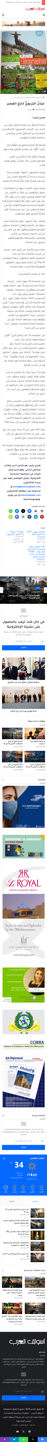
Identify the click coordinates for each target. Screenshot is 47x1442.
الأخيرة (11, 1202)
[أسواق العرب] (35, 9)
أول (37, 588)
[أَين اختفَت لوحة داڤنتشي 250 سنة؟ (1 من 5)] (37, 1235)
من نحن (32, 1425)
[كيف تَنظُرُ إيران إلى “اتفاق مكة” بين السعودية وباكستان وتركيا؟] (12, 1308)
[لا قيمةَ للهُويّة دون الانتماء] (35, 733)
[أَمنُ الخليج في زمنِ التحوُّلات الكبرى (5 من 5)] (12, 733)
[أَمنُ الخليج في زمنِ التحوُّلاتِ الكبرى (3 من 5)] (12, 756)
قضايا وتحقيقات (30, 98)
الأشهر (35, 1202)
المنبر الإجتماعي (18, 98)
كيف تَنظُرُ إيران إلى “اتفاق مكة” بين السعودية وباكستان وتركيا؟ (12, 1319)
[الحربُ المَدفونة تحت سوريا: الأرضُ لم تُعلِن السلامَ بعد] (35, 1282)
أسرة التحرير (24, 1425)
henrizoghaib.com (31, 495)
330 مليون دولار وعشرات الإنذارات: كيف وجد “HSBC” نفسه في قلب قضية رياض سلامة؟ (35, 553)
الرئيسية (40, 98)
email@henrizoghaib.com (27, 487)
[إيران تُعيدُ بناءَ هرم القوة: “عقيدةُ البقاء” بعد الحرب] (12, 1282)
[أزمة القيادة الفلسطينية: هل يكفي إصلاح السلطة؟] (35, 1308)
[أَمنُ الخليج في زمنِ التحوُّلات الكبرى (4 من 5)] (35, 756)
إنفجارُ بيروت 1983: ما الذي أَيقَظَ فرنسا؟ (35, 534)
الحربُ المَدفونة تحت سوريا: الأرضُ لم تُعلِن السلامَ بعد (36, 1292)
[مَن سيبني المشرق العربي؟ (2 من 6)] (37, 1213)
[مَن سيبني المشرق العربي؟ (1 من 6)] (37, 1257)
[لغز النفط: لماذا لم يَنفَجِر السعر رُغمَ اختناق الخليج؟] (37, 1224)
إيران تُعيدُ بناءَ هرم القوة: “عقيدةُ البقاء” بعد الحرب (12, 1292)
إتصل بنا (15, 1425)
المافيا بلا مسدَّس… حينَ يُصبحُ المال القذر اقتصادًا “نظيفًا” (24, 596)
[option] (23, 590)
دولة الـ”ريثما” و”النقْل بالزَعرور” (15, 533)
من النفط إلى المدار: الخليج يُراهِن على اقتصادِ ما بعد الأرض (21, 2)
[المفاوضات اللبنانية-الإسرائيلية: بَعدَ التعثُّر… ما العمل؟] (37, 1246)
